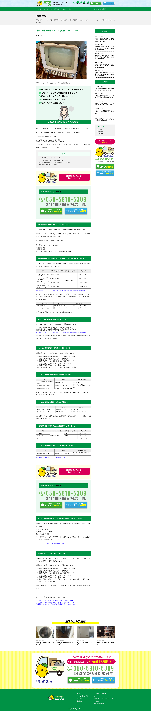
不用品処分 (100, 131)
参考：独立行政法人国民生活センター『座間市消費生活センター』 (51, 457)
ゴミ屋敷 (100, 129)
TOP (78, 693)
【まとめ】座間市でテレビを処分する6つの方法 (51, 160)
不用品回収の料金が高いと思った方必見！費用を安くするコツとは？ (55, 604)
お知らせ (79, 701)
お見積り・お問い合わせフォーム (103, 698)
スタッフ (82, 9)
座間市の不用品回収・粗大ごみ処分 (58, 20)
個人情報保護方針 (99, 703)
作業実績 (63, 9)
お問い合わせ (96, 9)
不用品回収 (100, 133)
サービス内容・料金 (47, 9)
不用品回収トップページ (42, 20)
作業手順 (56, 9)
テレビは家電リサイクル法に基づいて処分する (50, 158)
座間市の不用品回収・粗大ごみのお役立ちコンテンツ (81, 20)
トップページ (36, 9)
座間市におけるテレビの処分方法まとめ (49, 164)
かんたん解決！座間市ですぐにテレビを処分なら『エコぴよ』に (55, 162)
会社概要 (104, 9)
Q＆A (88, 9)
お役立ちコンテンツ (73, 9)
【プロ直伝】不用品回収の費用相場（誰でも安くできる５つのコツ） (55, 602)
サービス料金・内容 (82, 696)
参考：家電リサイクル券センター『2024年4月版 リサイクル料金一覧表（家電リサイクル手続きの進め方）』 (61, 290)
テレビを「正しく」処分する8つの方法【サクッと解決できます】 (54, 600)
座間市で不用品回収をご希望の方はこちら (74, 177)
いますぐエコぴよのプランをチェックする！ (51, 543)
